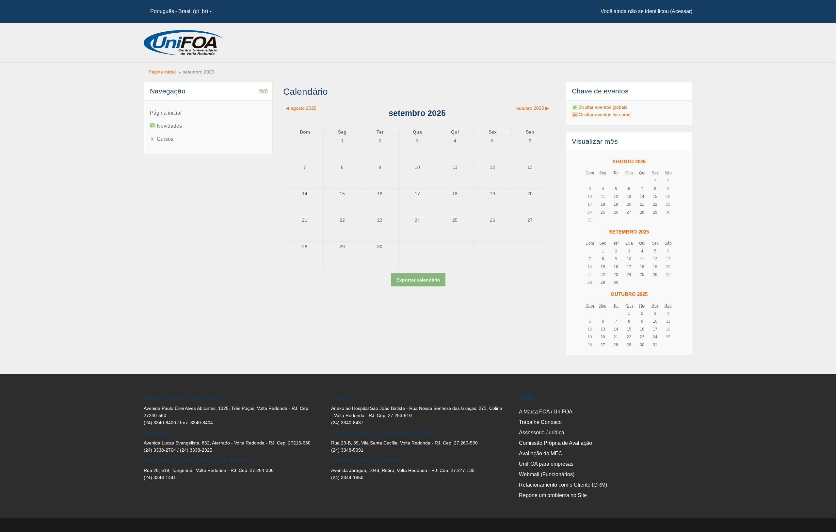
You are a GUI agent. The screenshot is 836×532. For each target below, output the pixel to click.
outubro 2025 (629, 294)
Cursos (165, 139)
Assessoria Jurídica (541, 432)
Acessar (681, 11)
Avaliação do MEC (540, 453)
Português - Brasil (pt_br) (179, 11)
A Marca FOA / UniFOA (545, 411)
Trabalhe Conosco (540, 422)
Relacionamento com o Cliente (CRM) (563, 485)
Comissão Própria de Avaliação (555, 443)
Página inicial (162, 71)
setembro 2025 (198, 71)
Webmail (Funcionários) (546, 474)
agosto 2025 (629, 161)
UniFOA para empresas (546, 464)
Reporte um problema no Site (553, 495)
